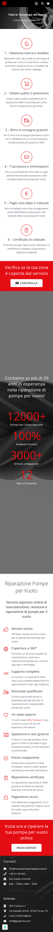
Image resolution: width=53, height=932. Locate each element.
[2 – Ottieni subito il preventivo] (26, 83)
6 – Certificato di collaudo (26, 239)
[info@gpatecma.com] (6, 921)
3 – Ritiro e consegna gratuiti (26, 130)
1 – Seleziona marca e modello (27, 53)
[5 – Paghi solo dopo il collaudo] (26, 193)
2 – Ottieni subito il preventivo (26, 93)
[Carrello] (48, 3)
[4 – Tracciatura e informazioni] (26, 157)
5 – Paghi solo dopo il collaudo (26, 203)
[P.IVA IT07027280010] (6, 916)
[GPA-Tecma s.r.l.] (6, 906)
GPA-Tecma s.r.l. (35, 720)
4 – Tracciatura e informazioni (26, 166)
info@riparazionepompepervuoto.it (28, 868)
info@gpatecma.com (20, 921)
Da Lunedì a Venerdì (19, 878)
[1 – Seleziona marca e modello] (26, 43)
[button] (36, 3)
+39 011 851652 (17, 873)
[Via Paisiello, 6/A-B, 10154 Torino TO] (6, 911)
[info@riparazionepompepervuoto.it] (6, 868)
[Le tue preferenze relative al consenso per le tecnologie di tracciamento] (5, 927)
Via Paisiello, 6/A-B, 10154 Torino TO (28, 910)
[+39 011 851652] (6, 873)
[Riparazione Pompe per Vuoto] (4, 3)
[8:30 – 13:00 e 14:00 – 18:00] (6, 884)
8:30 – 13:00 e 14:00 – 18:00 (23, 883)
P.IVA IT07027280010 (20, 916)
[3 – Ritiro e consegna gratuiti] (26, 120)
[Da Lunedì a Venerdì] (6, 878)
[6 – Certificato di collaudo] (26, 230)
